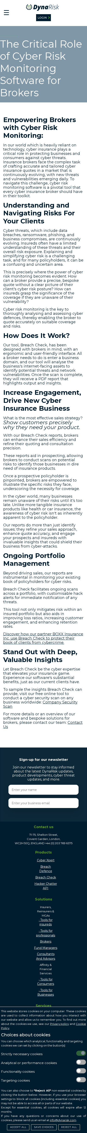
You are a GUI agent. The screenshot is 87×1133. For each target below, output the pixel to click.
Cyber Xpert (45, 860)
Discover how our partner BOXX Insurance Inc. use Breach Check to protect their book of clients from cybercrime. (43, 638)
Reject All (69, 1127)
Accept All (18, 1127)
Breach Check (45, 877)
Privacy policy (59, 1024)
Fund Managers (45, 948)
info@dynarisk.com (63, 1120)
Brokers (45, 941)
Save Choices (44, 1127)
